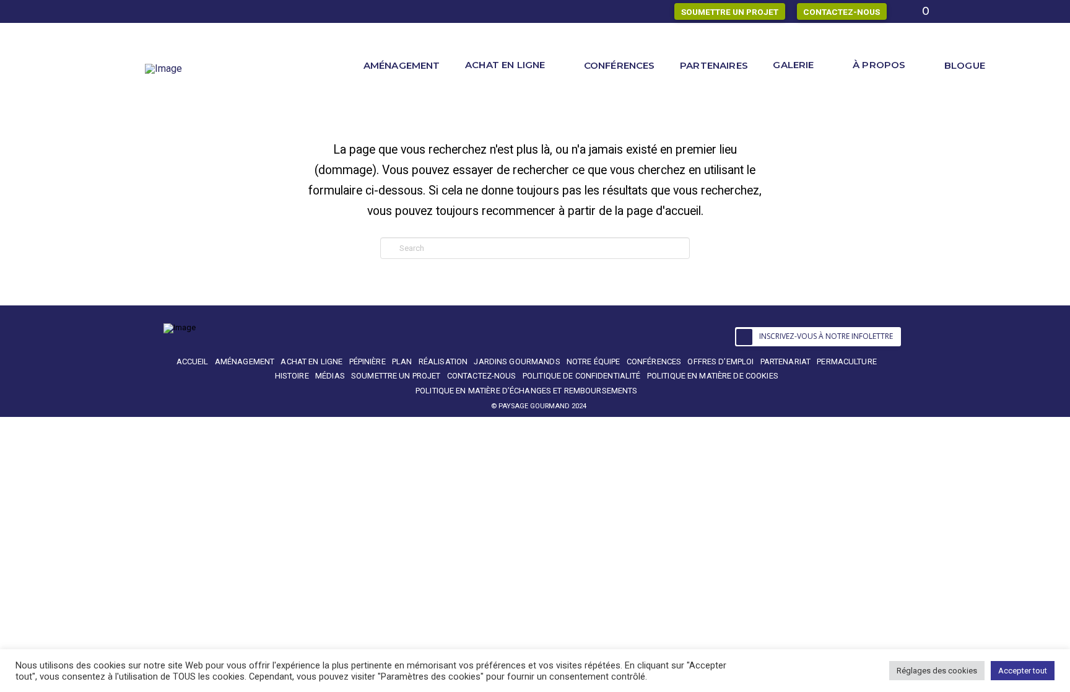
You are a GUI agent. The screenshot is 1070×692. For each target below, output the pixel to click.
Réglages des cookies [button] (937, 670)
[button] (818, 336)
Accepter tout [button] (1022, 670)
